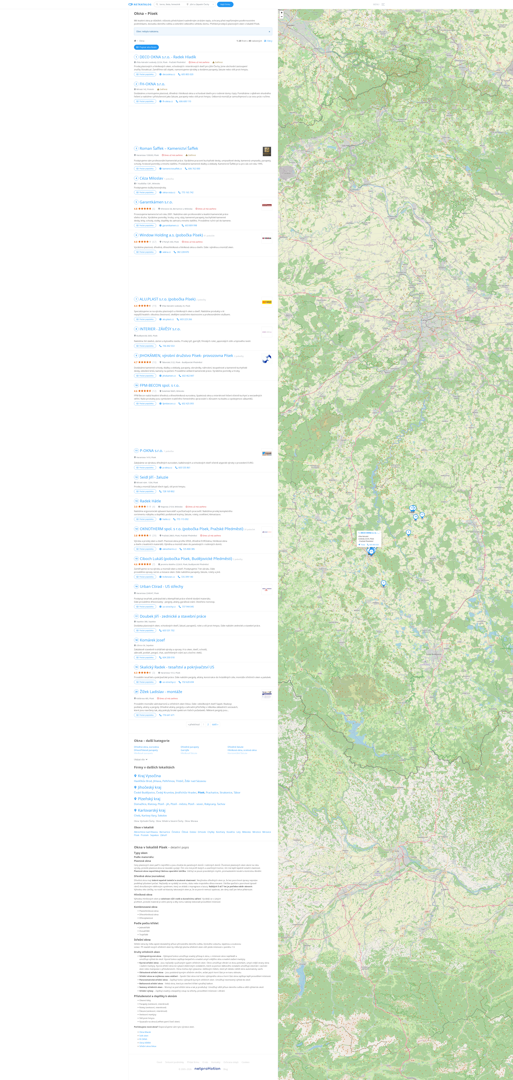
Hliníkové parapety (143, 753)
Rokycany (210, 804)
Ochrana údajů (231, 1062)
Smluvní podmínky (174, 1062)
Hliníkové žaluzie (189, 753)
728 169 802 (168, 491)
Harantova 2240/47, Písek (147, 593)
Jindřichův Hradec (186, 792)
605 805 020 (187, 74)
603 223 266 (186, 319)
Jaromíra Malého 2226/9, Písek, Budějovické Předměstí (185, 564)
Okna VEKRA (145, 1042)
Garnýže (185, 750)
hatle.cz (166, 519)
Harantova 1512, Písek (170, 673)
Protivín (145, 835)
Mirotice (256, 831)
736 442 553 (168, 345)
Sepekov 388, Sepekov (146, 621)
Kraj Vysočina (149, 776)
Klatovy (152, 804)
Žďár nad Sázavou (195, 781)
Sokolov (162, 815)
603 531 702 (168, 630)
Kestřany (220, 831)
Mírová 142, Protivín (145, 89)
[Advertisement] (203, 124)
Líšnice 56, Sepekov (144, 645)
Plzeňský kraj (149, 799)
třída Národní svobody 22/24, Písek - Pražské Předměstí (161, 62)
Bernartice (165, 831)
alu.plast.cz (168, 319)
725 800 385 (189, 549)
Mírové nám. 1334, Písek (147, 482)
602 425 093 (188, 403)
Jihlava (157, 781)
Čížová (185, 831)
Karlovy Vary (149, 815)
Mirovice (266, 831)
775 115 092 (183, 519)
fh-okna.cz (168, 101)
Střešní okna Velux (147, 1046)
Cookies (246, 1062)
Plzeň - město (179, 804)
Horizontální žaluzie (237, 753)
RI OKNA (143, 1039)
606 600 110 (185, 101)
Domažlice (140, 804)
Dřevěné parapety (190, 746)
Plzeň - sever (195, 804)
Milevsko (246, 831)
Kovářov (231, 831)
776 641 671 (168, 715)
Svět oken (143, 1035)
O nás (205, 1062)
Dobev (193, 831)
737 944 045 (188, 606)
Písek (201, 792)
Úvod (159, 1062)
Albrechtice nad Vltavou (146, 831)
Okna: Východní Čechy (144, 821)
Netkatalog (143, 4)
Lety (238, 831)
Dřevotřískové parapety (146, 750)
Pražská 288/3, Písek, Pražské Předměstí (179, 535)
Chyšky (210, 831)
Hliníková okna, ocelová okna (242, 750)
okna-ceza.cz (169, 192)
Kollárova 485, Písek (145, 698)
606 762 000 (194, 168)
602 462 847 (188, 375)
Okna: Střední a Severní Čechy (169, 821)
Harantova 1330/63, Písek (147, 155)
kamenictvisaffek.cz (172, 168)
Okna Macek (145, 1032)
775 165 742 (187, 192)
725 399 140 (187, 576)
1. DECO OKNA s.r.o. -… (369, 533)
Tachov (221, 804)
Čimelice (176, 831)
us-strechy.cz (169, 606)
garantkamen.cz (171, 225)
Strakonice (226, 792)
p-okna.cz (167, 467)
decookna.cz (169, 74)
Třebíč (179, 781)
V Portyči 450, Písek (170, 242)
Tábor (237, 792)
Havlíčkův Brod (143, 781)
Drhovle (202, 831)
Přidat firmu (193, 1062)
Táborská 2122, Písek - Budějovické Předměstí (182, 362)
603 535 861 (184, 467)
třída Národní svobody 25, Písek (176, 306)
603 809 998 (191, 225)
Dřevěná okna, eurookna (146, 746)
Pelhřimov (168, 781)
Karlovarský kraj (151, 810)
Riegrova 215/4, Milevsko (171, 506)
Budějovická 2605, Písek (146, 335)
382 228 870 (183, 252)
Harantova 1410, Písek (146, 457)
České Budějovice (144, 792)
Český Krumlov (165, 792)
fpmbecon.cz (169, 403)
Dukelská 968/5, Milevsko (173, 391)
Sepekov (154, 835)
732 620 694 (188, 682)
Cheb (137, 815)
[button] (383, 583)
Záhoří (163, 835)
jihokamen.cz (169, 375)
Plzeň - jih (163, 804)
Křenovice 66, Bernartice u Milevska (176, 209)
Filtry (269, 40)
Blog (225, 1069)
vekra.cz (167, 252)
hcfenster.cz (169, 576)
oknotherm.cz (169, 549)
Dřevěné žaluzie (235, 746)
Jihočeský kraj (149, 787)
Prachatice (212, 792)
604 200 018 (168, 657)
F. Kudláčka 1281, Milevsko (148, 183)
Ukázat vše (139, 759)
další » (215, 724)
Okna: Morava (191, 821)
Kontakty (215, 1062)
